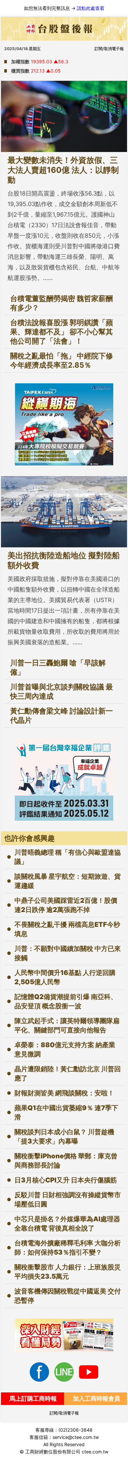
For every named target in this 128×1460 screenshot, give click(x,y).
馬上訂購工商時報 (33, 1399)
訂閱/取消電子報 (109, 48)
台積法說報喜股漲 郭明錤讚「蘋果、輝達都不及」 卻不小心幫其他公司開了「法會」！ (61, 331)
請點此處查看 (90, 8)
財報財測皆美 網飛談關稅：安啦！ (64, 1093)
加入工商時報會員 (96, 1399)
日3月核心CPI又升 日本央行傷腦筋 (65, 1180)
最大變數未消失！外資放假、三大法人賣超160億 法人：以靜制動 (63, 170)
